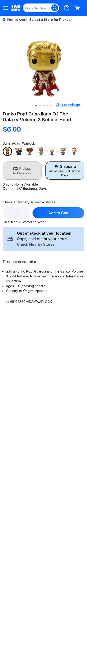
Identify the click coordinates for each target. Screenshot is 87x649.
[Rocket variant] (63, 151)
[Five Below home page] (15, 8)
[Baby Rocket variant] (18, 151)
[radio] (22, 170)
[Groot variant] (40, 151)
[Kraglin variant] (52, 151)
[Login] (66, 8)
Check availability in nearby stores (29, 202)
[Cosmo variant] (29, 151)
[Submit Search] (54, 7)
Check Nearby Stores (36, 244)
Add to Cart (58, 213)
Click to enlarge (68, 105)
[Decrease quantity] (9, 213)
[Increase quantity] (24, 213)
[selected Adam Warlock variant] (7, 151)
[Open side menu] (5, 7)
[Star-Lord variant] (74, 151)
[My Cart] (77, 8)
